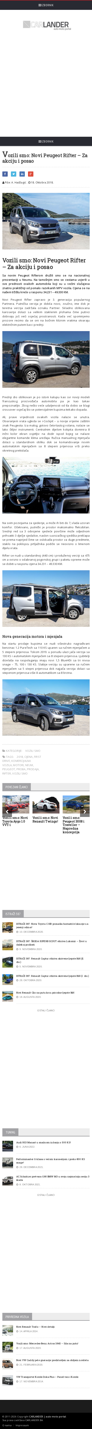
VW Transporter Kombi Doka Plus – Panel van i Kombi (47, 1376)
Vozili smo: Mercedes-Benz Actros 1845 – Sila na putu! (47, 1343)
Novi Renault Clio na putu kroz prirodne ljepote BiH (45, 992)
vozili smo (20, 773)
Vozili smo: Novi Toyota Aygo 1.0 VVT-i (15, 821)
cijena (28, 757)
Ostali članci (46, 1010)
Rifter (6, 773)
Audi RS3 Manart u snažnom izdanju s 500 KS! (43, 1142)
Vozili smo (33, 751)
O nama (7, 1425)
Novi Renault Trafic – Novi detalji (35, 1326)
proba (21, 769)
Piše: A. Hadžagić (15, 182)
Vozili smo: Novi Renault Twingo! (45, 819)
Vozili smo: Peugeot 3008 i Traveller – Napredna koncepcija (74, 825)
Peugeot (8, 769)
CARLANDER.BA (34, 1420)
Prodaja (33, 769)
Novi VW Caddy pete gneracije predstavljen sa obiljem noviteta (52, 1360)
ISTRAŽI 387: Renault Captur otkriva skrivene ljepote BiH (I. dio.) (52, 975)
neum (29, 765)
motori (18, 765)
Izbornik (47, 5)
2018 (20, 757)
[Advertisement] (46, 84)
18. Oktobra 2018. (41, 182)
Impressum (22, 1425)
